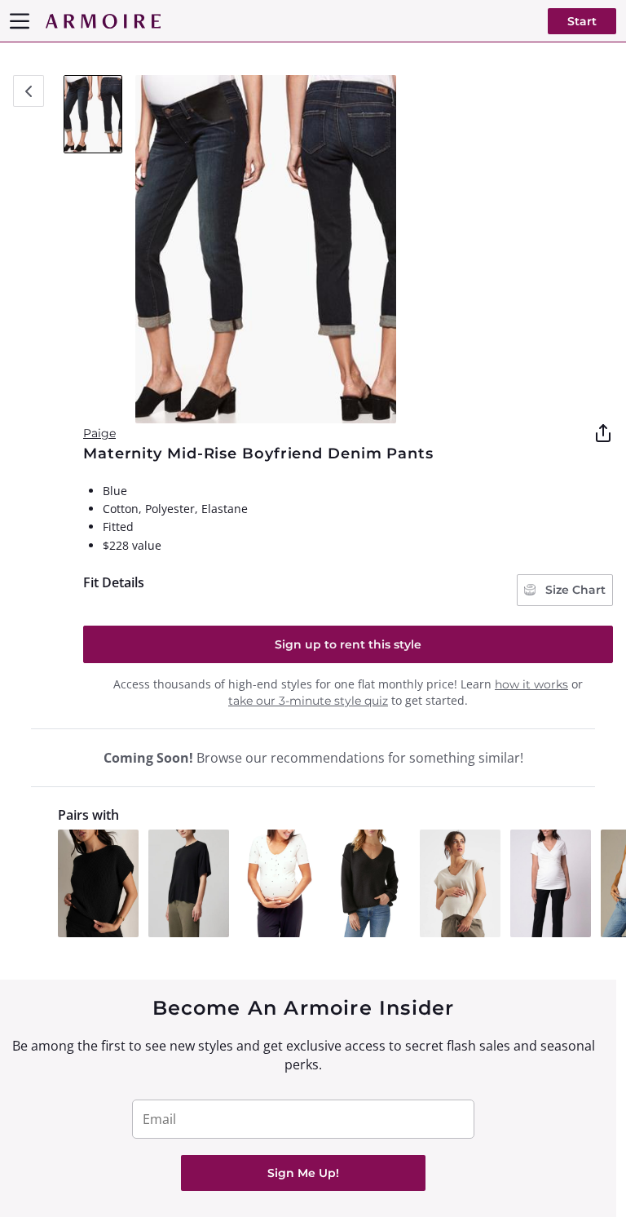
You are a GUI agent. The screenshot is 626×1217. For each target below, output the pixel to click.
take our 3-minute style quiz (308, 700)
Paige (99, 433)
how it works (531, 684)
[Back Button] (28, 91)
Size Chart (574, 589)
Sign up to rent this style (348, 644)
